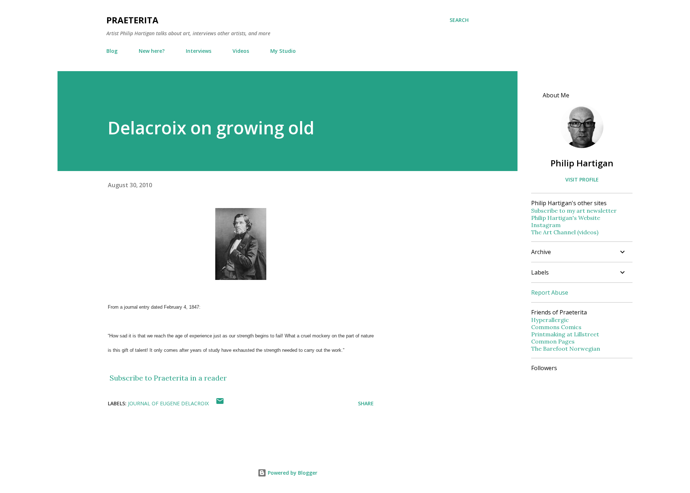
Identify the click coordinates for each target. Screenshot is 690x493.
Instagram (546, 225)
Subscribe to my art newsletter (574, 210)
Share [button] (366, 403)
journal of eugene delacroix (168, 403)
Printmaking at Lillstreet (565, 334)
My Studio (283, 50)
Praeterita (132, 20)
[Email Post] (220, 403)
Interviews (198, 50)
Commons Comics (556, 327)
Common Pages (553, 341)
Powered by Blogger (291, 472)
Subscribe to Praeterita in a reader (168, 377)
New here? (152, 50)
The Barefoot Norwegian (565, 348)
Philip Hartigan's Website (565, 217)
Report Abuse (549, 292)
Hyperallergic (550, 319)
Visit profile (582, 179)
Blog (112, 50)
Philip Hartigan (582, 163)
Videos (241, 50)
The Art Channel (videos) (564, 232)
